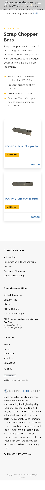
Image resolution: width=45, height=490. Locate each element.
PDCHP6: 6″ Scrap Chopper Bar (21, 146)
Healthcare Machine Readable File (16, 380)
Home (7, 344)
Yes (34, 13)
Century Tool (10, 300)
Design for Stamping (14, 271)
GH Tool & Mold (11, 309)
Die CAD (8, 304)
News (6, 349)
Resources (9, 353)
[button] (12, 154)
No (37, 13)
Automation (9, 257)
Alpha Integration (13, 295)
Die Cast (8, 266)
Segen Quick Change (14, 275)
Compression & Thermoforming (20, 262)
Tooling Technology (14, 313)
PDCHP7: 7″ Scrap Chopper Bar (21, 199)
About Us (8, 358)
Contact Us (9, 363)
